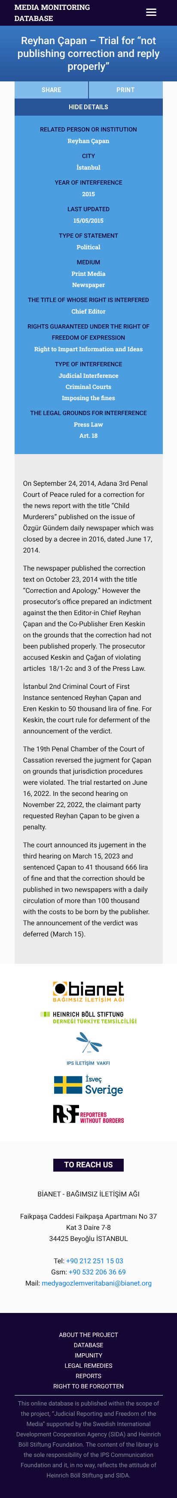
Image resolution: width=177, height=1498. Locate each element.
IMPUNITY (88, 1355)
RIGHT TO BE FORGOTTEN (88, 1386)
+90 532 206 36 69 (97, 1272)
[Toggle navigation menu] (151, 13)
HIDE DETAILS (88, 107)
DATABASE (88, 1345)
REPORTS (88, 1376)
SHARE (51, 90)
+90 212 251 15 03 (94, 1261)
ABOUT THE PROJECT (88, 1335)
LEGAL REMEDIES (88, 1366)
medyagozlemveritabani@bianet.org (97, 1283)
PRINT (125, 90)
